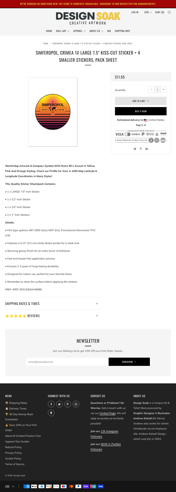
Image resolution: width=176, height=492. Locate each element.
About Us (95, 31)
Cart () (159, 12)
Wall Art (61, 31)
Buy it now (141, 111)
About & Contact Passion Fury (23, 435)
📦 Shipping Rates (16, 402)
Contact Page (108, 413)
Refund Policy (13, 447)
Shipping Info (122, 31)
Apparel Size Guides (17, 441)
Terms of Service (14, 464)
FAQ (109, 31)
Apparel (77, 31)
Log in (134, 12)
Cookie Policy (13, 458)
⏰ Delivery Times (15, 408)
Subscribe (127, 361)
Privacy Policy (13, 452)
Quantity (120, 90)
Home (49, 31)
